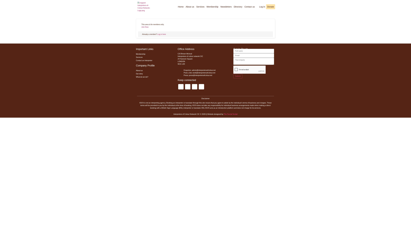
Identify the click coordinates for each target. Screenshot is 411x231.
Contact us (249, 7)
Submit (237, 76)
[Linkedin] (201, 86)
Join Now (145, 27)
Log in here (161, 34)
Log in (262, 7)
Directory (238, 7)
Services (200, 7)
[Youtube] (187, 86)
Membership (212, 7)
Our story (139, 74)
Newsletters (226, 7)
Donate (270, 7)
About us (190, 7)
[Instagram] (194, 86)
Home (181, 7)
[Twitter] (181, 86)
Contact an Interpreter (144, 60)
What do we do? (142, 77)
